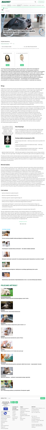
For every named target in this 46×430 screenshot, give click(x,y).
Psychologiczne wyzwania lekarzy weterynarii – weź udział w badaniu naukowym (18, 248)
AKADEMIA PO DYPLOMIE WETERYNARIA (15, 408)
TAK (6, 408)
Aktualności (38, 5)
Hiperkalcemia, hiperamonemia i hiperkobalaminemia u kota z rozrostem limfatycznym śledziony (21, 279)
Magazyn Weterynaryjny (5, 43)
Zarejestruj (7, 10)
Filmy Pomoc (22, 418)
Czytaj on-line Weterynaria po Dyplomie (4, 421)
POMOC (21, 407)
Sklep (43, 5)
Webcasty (34, 5)
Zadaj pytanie (23, 409)
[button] (4, 5)
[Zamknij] (10, 400)
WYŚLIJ (42, 398)
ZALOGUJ (6, 8)
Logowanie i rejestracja (25, 411)
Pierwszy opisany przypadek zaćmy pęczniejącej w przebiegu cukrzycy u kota (18, 238)
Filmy (31, 5)
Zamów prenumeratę (5, 415)
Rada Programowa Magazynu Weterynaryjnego (5, 427)
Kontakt (21, 419)
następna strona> (23, 221)
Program (14, 414)
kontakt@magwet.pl (36, 419)
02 (13, 43)
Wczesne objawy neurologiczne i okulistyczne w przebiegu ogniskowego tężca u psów (20, 269)
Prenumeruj (41, 1)
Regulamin (22, 412)
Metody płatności (23, 414)
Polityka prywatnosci (24, 408)
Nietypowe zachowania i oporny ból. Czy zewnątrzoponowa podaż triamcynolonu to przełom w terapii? (23, 259)
